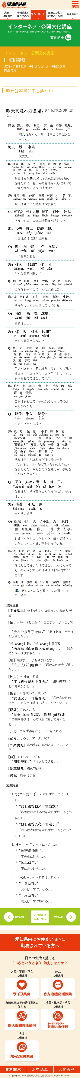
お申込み (40, 1069)
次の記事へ (59, 917)
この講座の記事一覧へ (40, 916)
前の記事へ (20, 917)
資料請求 (13, 1069)
